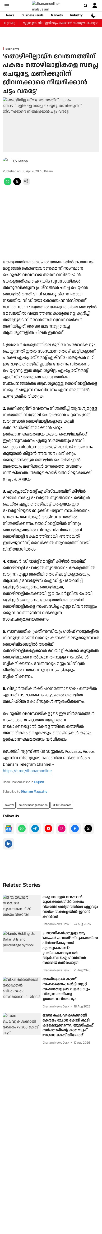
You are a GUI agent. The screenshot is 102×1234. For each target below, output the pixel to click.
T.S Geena (20, 161)
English (39, 782)
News (10, 15)
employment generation (33, 805)
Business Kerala (32, 15)
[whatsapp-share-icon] (7, 184)
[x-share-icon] (17, 184)
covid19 (9, 805)
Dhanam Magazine (34, 791)
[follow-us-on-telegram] (35, 828)
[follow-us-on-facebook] (75, 828)
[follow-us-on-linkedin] (8, 844)
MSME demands (62, 805)
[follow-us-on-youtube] (48, 828)
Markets (57, 15)
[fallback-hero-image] (22, 905)
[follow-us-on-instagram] (61, 828)
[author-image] (6, 161)
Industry (76, 15)
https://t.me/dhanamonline (27, 771)
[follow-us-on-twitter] (88, 828)
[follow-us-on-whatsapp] (22, 828)
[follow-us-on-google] (8, 828)
